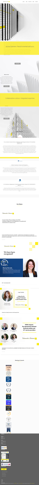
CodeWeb (15, 483)
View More (17, 63)
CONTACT (36, 1)
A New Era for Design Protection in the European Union (10, 312)
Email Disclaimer (4, 474)
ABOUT (24, 1)
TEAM (26, 1)
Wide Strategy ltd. (32, 483)
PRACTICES (29, 1)
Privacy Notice (4, 473)
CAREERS (4, 469)
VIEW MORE (6, 86)
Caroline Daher (20, 483)
